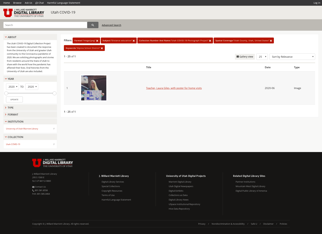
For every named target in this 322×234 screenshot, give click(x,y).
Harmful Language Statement (63, 2)
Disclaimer (268, 223)
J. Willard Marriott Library (44, 173)
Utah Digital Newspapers (181, 186)
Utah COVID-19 (63, 12)
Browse (17, 2)
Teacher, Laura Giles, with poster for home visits (174, 88)
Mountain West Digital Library (250, 186)
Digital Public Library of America (251, 190)
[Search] (92, 25)
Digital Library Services (113, 181)
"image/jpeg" (85, 40)
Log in (317, 2)
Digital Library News (179, 199)
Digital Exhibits (176, 190)
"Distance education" (118, 40)
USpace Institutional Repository (184, 204)
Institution (15, 121)
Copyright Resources (112, 190)
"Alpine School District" (83, 48)
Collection (15, 137)
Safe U (254, 223)
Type (10, 107)
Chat (41, 2)
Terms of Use (108, 195)
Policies (283, 223)
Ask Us (28, 2)
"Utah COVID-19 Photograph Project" (174, 40)
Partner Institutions (245, 181)
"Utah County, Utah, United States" (243, 40)
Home (6, 2)
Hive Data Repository (179, 208)
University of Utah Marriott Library (22, 128)
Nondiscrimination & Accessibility (228, 223)
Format (13, 114)
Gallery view (246, 56)
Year (11, 78)
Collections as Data (178, 195)
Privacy (201, 223)
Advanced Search (111, 25)
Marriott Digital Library (180, 181)
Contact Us (40, 186)
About (12, 37)
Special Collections (111, 186)
